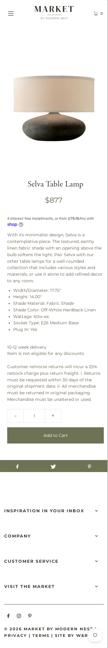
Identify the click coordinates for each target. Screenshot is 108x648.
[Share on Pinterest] (89, 466)
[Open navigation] (17, 13)
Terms (41, 635)
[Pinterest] (30, 616)
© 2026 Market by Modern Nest (48, 628)
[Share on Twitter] (53, 466)
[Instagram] (19, 616)
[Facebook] (8, 616)
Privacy (15, 635)
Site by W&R (71, 635)
